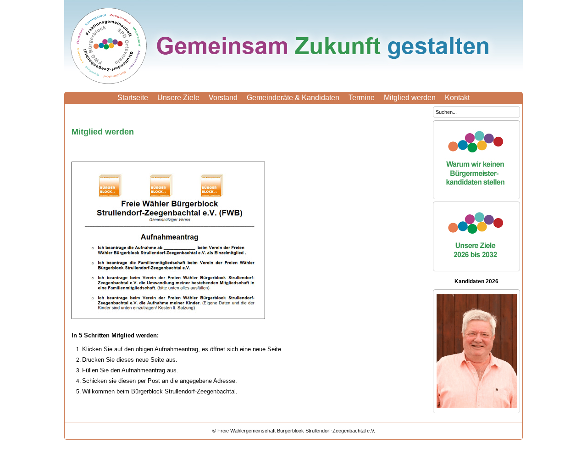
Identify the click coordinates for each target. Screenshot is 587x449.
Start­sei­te (132, 97)
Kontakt (457, 97)
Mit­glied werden (410, 97)
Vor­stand (223, 97)
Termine (362, 97)
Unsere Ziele (178, 97)
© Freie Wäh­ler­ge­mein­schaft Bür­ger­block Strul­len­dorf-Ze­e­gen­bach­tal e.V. (293, 430)
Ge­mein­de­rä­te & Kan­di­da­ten (293, 97)
